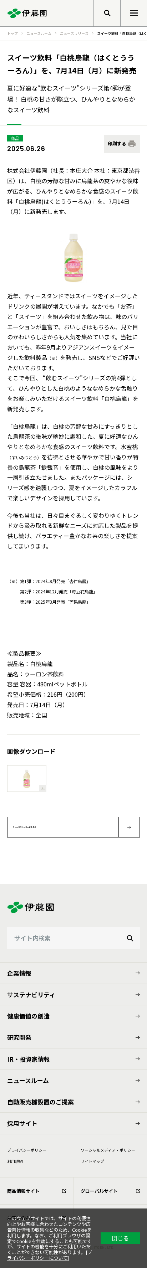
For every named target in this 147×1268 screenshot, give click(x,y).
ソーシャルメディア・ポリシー (108, 1150)
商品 (15, 138)
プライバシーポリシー (26, 1150)
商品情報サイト (23, 1190)
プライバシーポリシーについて (49, 1255)
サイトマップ (92, 1161)
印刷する (117, 143)
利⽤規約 (15, 1161)
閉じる (120, 1238)
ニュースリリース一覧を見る (24, 827)
